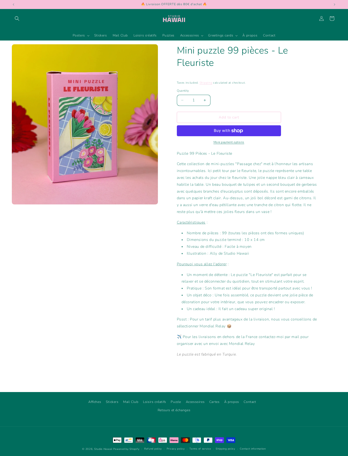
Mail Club (130, 402)
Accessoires (195, 402)
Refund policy (153, 449)
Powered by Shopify (126, 449)
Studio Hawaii (103, 449)
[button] (17, 18)
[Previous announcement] (13, 4)
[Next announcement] (334, 4)
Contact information (253, 449)
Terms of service (200, 449)
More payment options (229, 142)
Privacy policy (176, 449)
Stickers (112, 402)
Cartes (214, 402)
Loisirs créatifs (154, 402)
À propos (231, 402)
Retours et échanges (174, 410)
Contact (250, 402)
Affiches (94, 402)
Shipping (206, 83)
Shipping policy (225, 449)
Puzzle (176, 402)
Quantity (183, 91)
